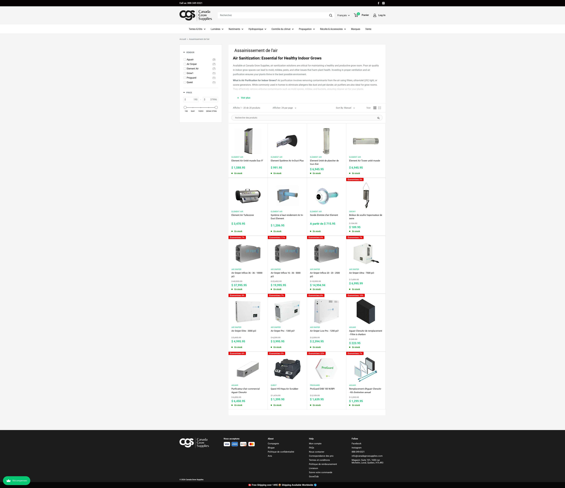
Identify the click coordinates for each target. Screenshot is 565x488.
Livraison (313, 468)
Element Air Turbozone (242, 215)
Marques (355, 29)
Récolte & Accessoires (331, 29)
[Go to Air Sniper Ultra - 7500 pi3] (365, 252)
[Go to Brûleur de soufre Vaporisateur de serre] (365, 194)
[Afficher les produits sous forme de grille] (375, 108)
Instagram (357, 447)
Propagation (305, 29)
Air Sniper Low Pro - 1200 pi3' (324, 331)
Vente (368, 29)
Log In (381, 15)
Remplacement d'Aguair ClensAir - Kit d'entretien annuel (365, 391)
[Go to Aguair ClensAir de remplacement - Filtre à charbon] (365, 310)
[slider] (185, 107)
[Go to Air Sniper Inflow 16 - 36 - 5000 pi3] (287, 252)
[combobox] (272, 15)
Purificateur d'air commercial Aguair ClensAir (245, 391)
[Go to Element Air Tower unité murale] (365, 139)
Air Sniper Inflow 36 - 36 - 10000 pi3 (246, 275)
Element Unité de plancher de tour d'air (324, 162)
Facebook (356, 443)
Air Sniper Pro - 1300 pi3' (283, 331)
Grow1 (352, 211)
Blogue (271, 447)
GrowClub (314, 476)
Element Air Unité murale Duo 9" (247, 160)
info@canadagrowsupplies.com (367, 456)
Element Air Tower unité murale (364, 160)
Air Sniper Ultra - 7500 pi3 (361, 273)
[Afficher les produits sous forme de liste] (379, 108)
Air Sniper (236, 269)
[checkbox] (201, 59)
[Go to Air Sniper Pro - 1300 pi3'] (287, 310)
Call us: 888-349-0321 (191, 3)
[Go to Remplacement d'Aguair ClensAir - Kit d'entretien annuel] (365, 368)
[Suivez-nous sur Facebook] (378, 3)
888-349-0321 (358, 451)
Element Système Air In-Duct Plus (287, 160)
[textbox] (192, 99)
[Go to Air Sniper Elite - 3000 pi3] (248, 310)
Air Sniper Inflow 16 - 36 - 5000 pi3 (285, 275)
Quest (274, 385)
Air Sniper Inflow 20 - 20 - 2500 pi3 (325, 275)
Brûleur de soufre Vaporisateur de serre (365, 217)
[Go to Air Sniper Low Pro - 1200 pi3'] (326, 310)
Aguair (352, 327)
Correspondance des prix (321, 456)
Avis (270, 456)
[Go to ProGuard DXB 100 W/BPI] (326, 368)
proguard (315, 385)
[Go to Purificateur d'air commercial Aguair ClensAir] (248, 368)
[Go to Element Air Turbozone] (248, 194)
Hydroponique (256, 29)
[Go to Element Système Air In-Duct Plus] (287, 139)
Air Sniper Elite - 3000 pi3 (243, 331)
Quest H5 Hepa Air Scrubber (284, 389)
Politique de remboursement (323, 464)
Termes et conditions (319, 460)
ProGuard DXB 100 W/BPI (322, 389)
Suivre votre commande (320, 472)
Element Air (237, 157)
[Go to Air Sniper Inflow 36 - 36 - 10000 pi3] (248, 252)
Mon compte (315, 443)
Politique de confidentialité (281, 451)
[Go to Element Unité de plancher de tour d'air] (326, 139)
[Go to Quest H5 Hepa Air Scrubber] (287, 368)
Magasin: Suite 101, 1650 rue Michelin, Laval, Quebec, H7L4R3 (367, 461)
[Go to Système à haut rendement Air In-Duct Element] (287, 194)
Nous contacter (316, 451)
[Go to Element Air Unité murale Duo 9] (248, 139)
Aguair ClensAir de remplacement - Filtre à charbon (365, 333)
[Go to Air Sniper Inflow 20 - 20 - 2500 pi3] (326, 252)
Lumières (215, 29)
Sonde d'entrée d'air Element (324, 215)
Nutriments (234, 29)
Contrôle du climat (280, 29)
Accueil (183, 39)
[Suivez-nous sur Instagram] (383, 3)
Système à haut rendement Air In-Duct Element (287, 217)
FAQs (311, 447)
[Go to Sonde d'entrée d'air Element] (326, 194)
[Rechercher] (330, 15)
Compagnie (273, 443)
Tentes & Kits (195, 29)
